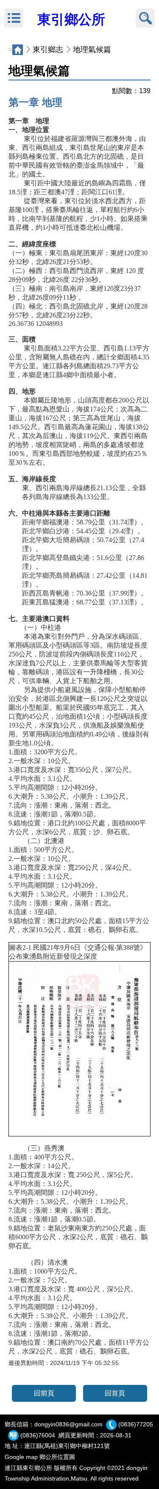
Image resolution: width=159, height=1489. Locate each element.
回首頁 (115, 1393)
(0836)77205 (135, 1424)
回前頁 (44, 1393)
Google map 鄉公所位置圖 (40, 1456)
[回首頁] (17, 49)
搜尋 (145, 18)
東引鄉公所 (71, 19)
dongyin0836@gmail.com (68, 1424)
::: (10, 49)
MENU (13, 18)
